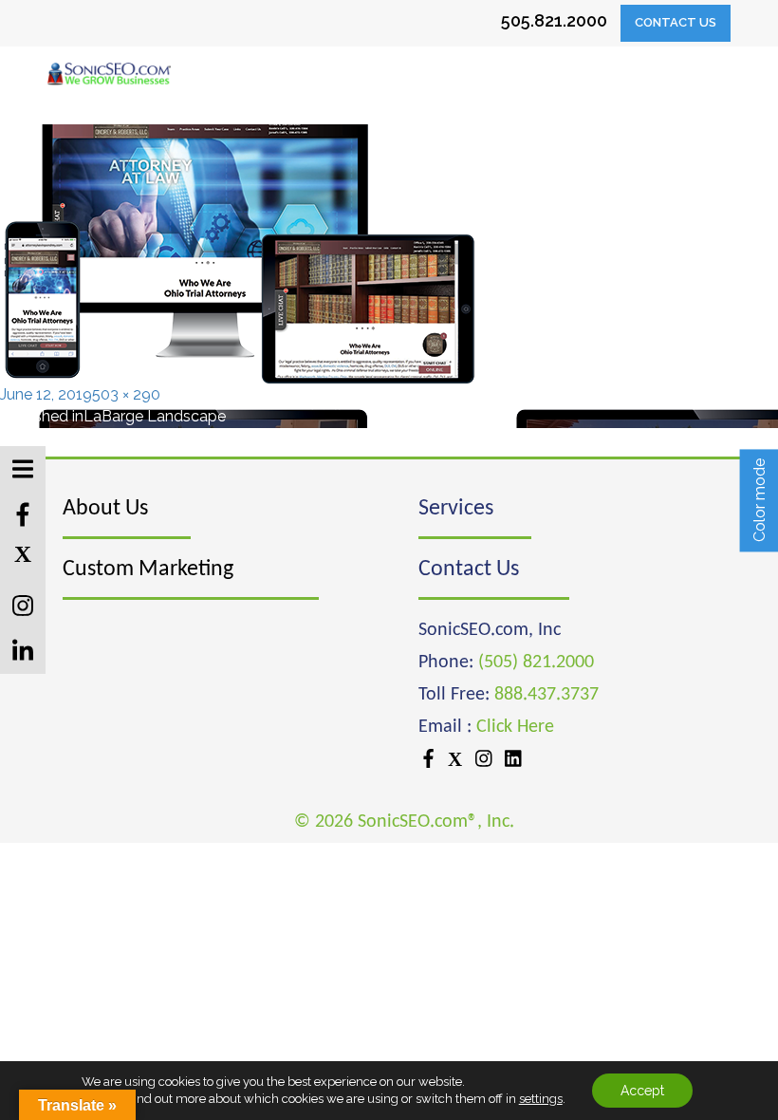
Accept (642, 1090)
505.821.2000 (554, 20)
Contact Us (675, 22)
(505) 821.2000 (536, 662)
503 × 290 (126, 394)
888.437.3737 (546, 694)
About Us (105, 508)
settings (541, 1099)
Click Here (515, 727)
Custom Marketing (148, 569)
